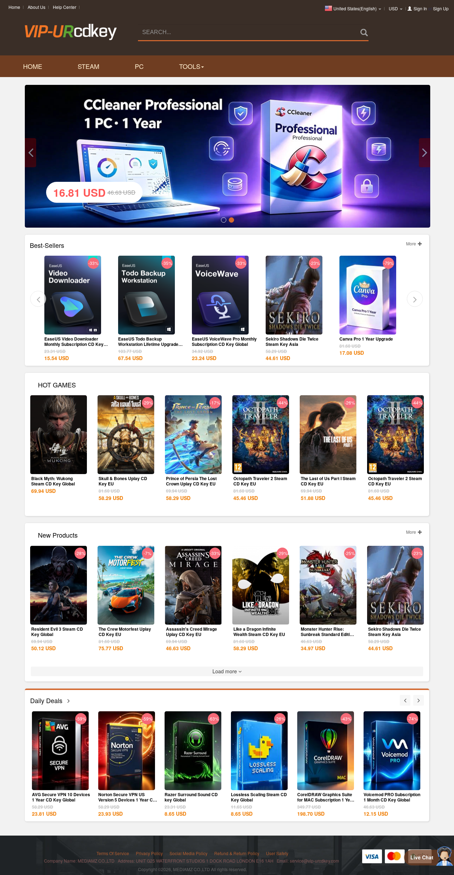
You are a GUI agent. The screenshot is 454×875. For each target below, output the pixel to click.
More (411, 243)
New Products (58, 534)
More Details (73, 328)
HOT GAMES (57, 384)
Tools (189, 66)
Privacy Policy (149, 853)
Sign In (420, 8)
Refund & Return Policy (236, 853)
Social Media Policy (188, 853)
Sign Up (441, 8)
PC (139, 66)
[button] (30, 152)
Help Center (64, 7)
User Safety (277, 853)
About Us (36, 7)
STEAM (88, 66)
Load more (225, 671)
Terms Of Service (112, 853)
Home (14, 7)
